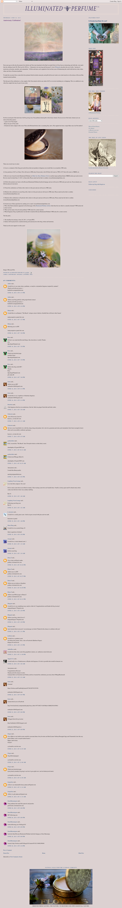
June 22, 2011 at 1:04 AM (16, 664)
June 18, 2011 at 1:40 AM (16, 496)
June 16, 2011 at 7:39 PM (16, 360)
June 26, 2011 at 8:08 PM (16, 817)
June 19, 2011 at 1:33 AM (16, 544)
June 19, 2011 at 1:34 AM (16, 553)
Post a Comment (7, 850)
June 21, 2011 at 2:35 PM (16, 645)
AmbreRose (11, 649)
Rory (9, 337)
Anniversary (12, 274)
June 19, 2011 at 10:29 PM (17, 588)
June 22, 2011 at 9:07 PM (16, 695)
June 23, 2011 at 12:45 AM (17, 749)
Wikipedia (57, 67)
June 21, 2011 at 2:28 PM (16, 610)
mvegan (10, 539)
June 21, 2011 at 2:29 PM (16, 622)
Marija (9, 310)
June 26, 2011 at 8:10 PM (16, 846)
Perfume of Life (45, 176)
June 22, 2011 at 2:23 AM (16, 677)
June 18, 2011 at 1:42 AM (16, 507)
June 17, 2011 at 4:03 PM (16, 477)
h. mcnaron (10, 512)
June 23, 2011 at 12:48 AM (17, 778)
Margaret (10, 603)
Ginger (9, 734)
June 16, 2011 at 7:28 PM (16, 333)
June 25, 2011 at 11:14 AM (17, 787)
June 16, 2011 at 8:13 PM (16, 389)
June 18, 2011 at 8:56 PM (16, 534)
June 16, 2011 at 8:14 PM (16, 400)
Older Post (81, 853)
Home (43, 853)
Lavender (26, 274)
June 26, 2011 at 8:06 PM (16, 808)
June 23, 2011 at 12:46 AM (17, 762)
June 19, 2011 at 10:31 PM (17, 599)
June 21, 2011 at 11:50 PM (17, 654)
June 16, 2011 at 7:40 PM (16, 377)
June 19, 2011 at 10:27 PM (17, 576)
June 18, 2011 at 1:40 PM (16, 521)
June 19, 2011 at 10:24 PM (17, 565)
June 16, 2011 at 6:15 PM (16, 293)
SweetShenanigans (12, 801)
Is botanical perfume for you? (98, 21)
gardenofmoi (11, 441)
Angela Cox (11, 659)
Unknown (10, 414)
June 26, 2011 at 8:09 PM (16, 827)
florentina (10, 404)
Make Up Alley (36, 176)
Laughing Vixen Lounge (14, 481)
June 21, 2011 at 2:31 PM (16, 631)
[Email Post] (31, 272)
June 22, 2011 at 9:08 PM (16, 712)
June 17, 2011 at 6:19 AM (16, 436)
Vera (31, 274)
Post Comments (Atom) (16, 857)
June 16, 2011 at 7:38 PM (16, 346)
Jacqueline (10, 782)
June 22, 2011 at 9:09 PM (16, 729)
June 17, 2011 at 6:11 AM (16, 421)
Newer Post (6, 853)
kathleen (10, 636)
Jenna (9, 381)
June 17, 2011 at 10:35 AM (17, 463)
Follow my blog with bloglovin (97, 184)
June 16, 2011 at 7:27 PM (16, 319)
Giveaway (19, 274)
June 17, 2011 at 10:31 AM (17, 450)
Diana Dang (11, 525)
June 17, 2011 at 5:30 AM (16, 409)
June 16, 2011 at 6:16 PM (16, 306)
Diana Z (10, 558)
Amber (9, 283)
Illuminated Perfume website (43, 206)
